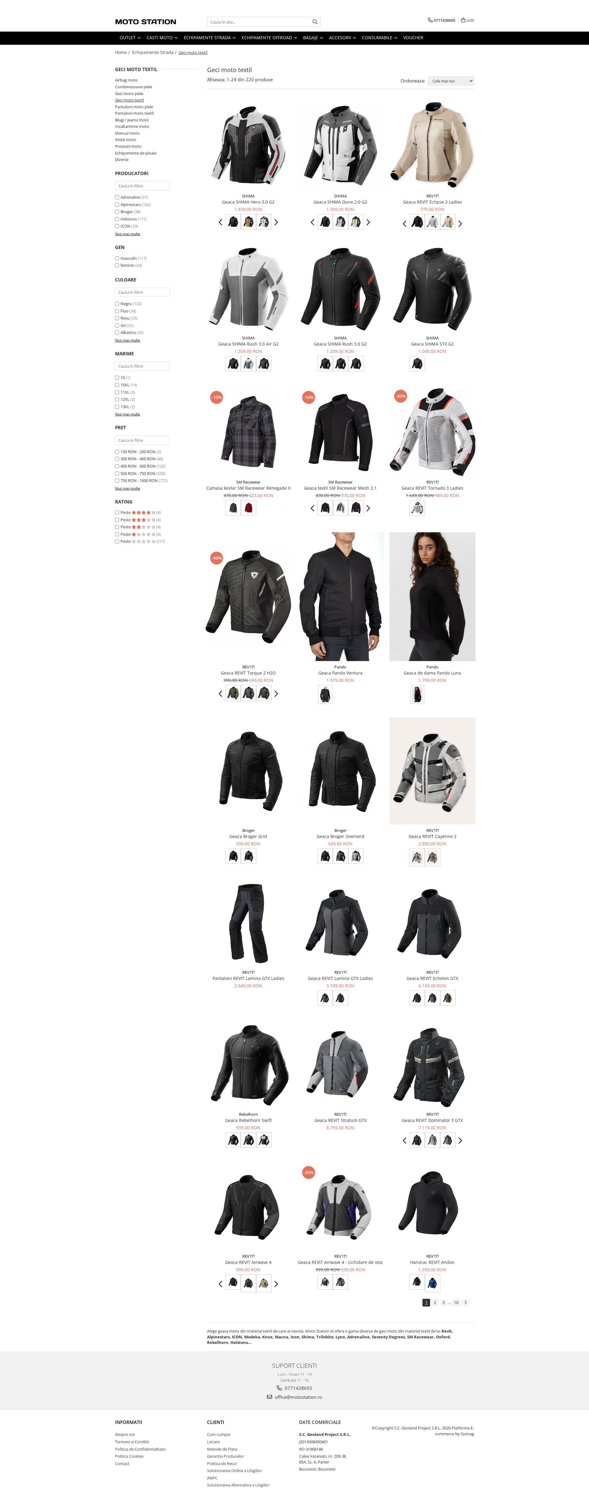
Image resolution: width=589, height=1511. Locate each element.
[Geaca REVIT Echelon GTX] (432, 923)
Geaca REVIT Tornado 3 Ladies (432, 488)
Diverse (122, 159)
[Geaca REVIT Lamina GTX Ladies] (340, 923)
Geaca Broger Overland (340, 836)
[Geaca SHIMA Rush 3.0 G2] (340, 289)
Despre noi (125, 1434)
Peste (126, 512)
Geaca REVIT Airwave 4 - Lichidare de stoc (340, 1262)
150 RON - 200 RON (138, 451)
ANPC (212, 1478)
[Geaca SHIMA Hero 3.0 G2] (248, 146)
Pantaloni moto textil (134, 113)
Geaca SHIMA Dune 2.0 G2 (340, 202)
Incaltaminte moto (132, 126)
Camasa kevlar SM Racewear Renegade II (248, 488)
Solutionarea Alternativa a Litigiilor (238, 1485)
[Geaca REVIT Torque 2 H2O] (248, 597)
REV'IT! (432, 196)
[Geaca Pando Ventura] (340, 596)
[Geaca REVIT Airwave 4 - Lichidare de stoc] (340, 1207)
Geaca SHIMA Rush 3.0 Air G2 (248, 344)
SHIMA (248, 196)
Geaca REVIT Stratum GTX (340, 1120)
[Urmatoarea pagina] (465, 1302)
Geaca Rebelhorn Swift (248, 1120)
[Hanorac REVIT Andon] (432, 1207)
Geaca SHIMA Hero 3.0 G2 (248, 202)
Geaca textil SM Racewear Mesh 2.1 (340, 488)
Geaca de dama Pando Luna (432, 673)
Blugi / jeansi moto (132, 120)
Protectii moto (128, 146)
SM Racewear (248, 482)
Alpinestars (131, 204)
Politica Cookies (129, 1456)
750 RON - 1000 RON (139, 480)
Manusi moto (127, 133)
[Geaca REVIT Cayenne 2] (432, 770)
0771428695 (297, 1388)
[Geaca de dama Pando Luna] (432, 596)
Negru (126, 303)
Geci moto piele (129, 93)
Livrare (213, 1441)
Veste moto (125, 139)
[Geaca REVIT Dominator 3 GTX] (432, 1065)
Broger (127, 211)
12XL (125, 399)
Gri (123, 325)
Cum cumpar (219, 1434)
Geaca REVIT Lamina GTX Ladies (340, 978)
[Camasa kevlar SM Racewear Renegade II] (248, 432)
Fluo (125, 311)
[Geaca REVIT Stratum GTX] (340, 1065)
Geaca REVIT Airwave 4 (248, 1262)
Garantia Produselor (225, 1456)
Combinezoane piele (133, 87)
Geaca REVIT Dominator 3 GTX (432, 1120)
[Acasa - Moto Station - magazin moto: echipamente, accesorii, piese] (145, 21)
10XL (125, 385)
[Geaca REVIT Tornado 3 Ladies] (432, 432)
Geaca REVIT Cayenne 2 (432, 836)
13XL (125, 406)
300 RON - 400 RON (138, 458)
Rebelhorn (248, 1114)
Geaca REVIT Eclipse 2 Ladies (432, 202)
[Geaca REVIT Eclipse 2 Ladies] (432, 145)
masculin (129, 258)
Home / (123, 52)
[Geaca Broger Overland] (340, 771)
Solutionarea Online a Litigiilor (234, 1470)
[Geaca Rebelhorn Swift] (248, 1065)
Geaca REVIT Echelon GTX (432, 978)
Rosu (125, 318)
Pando (340, 667)
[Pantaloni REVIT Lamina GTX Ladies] (248, 923)
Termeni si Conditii (132, 1441)
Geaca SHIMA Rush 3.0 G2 (340, 344)
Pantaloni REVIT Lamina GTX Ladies (248, 978)
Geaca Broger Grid (248, 836)
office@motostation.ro (298, 1397)
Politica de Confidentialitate (140, 1449)
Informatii (128, 1422)
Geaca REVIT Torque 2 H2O (248, 673)
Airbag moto (126, 80)
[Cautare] (315, 22)
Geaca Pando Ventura (340, 673)
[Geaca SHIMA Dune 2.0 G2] (340, 146)
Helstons (129, 219)
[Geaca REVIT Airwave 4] (248, 1207)
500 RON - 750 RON (138, 473)
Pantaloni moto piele (134, 106)
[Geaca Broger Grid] (248, 771)
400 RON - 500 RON (138, 466)
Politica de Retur (222, 1463)
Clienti (215, 1422)
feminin (127, 265)
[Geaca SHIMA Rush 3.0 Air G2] (248, 289)
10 (123, 377)
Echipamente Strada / (155, 52)
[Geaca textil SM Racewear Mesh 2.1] (340, 432)
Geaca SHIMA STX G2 (432, 344)
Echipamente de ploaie (135, 153)
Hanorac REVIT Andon (432, 1262)
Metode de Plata (222, 1449)
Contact (122, 1463)
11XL (125, 392)
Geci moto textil (129, 100)
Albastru (128, 332)
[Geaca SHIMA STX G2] (432, 289)
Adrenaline (130, 197)
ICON (125, 226)
